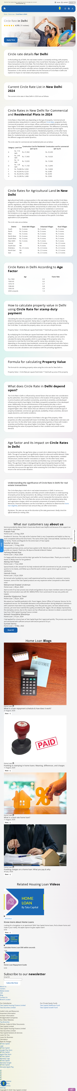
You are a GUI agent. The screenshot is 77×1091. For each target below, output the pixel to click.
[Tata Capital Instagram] (38, 1075)
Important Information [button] (8, 1013)
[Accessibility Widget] (3, 1083)
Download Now (20, 3)
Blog (1, 995)
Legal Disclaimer (5, 1081)
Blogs (58, 2)
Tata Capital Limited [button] (7, 1026)
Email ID (7, 977)
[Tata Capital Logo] (38, 1045)
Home (5, 14)
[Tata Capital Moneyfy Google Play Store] (38, 1061)
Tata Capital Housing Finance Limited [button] (12, 1028)
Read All (11, 630)
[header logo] (9, 9)
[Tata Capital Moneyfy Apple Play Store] (38, 1066)
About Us (3, 987)
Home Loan (11, 14)
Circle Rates (50, 122)
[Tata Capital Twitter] (38, 1073)
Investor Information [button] (7, 1016)
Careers (2, 989)
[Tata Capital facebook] (38, 1071)
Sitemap (3, 1088)
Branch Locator (5, 999)
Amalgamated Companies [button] (9, 1018)
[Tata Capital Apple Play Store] (38, 1053)
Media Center (4, 991)
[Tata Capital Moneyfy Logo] (38, 1057)
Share (7, 713)
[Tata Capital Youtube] (38, 1077)
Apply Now (11, 40)
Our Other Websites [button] (7, 1020)
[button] (5, 9)
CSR (1, 993)
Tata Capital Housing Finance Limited (12, 1005)
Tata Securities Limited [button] (8, 1031)
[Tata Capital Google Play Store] (38, 1049)
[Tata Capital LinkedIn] (38, 1079)
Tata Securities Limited (8, 1007)
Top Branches (4, 1022)
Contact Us (3, 997)
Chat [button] (71, 1089)
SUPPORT (65, 2)
